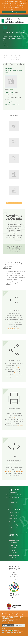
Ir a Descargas (14, 12)
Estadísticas (7, 632)
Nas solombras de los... (14, 173)
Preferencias (15, 630)
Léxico (11, 89)
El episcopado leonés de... (14, 125)
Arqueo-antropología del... (15, 525)
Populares (14, 502)
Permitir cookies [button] (20, 625)
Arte (14, 537)
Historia (14, 547)
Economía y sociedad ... (14, 190)
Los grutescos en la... (14, 141)
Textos (14, 557)
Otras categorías (14, 555)
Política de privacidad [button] (8, 622)
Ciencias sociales (14, 540)
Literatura (14, 552)
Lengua (14, 550)
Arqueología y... (15, 515)
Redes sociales (17, 632)
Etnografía (14, 542)
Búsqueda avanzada (11, 46)
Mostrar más (14, 528)
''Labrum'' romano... (14, 522)
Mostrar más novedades (14, 203)
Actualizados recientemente (14, 497)
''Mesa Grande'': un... (14, 519)
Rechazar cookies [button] (8, 625)
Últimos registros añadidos (14, 495)
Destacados (14, 500)
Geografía (14, 545)
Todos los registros (14, 492)
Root (16, 128)
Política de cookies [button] (7, 620)
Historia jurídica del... (14, 157)
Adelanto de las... (15, 512)
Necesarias (7, 630)
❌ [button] (26, 612)
